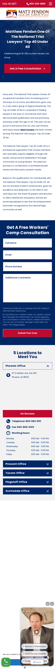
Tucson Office (15, 473)
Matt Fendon (27, 129)
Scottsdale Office (17, 491)
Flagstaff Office (16, 482)
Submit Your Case (27, 333)
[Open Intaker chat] (25, 667)
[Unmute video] (37, 632)
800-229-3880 (37, 3)
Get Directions (27, 413)
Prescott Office (16, 464)
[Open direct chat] (48, 604)
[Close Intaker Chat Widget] (52, 604)
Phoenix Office (16, 366)
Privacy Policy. (19, 324)
